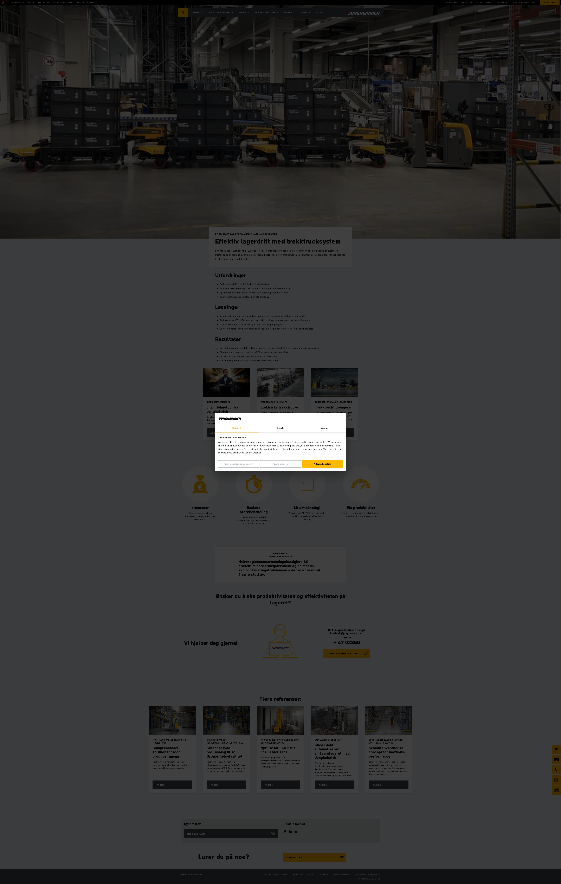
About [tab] (324, 428)
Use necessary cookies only (238, 464)
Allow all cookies (322, 464)
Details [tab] (280, 428)
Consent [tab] (236, 428)
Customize (278, 464)
